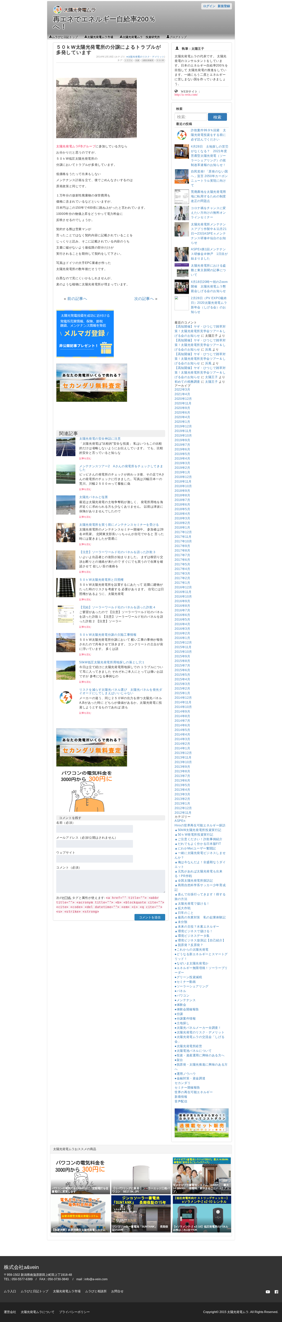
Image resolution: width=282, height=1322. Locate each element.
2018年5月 (182, 509)
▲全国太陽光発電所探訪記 (194, 880)
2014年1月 (182, 748)
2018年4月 (182, 513)
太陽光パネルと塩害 (93, 497)
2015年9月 (182, 656)
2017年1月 (182, 582)
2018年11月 (183, 481)
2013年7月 (182, 776)
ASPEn (180, 820)
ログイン (209, 6)
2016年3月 (182, 628)
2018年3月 (182, 518)
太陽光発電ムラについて (37, 1312)
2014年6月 (182, 725)
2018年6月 (182, 504)
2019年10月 (183, 435)
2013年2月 (182, 799)
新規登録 (224, 6)
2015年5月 (182, 674)
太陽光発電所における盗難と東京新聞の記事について (208, 270)
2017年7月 (182, 555)
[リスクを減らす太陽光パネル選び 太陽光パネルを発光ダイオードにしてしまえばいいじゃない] (65, 706)
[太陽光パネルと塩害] (65, 513)
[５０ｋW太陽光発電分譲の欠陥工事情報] (65, 651)
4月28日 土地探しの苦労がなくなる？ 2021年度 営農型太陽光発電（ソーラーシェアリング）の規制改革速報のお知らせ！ (209, 156)
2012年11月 (183, 812)
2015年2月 (182, 688)
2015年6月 (182, 670)
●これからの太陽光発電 (192, 949)
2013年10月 (183, 762)
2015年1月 (182, 693)
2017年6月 (182, 559)
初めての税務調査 (187, 381)
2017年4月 (182, 569)
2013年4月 (182, 789)
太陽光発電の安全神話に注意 (100, 438)
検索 (217, 117)
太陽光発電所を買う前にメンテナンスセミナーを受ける (119, 524)
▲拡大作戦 (182, 908)
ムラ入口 (10, 1291)
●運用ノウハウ (185, 1073)
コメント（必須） (69, 867)
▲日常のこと (184, 912)
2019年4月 (182, 458)
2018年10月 (183, 486)
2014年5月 (182, 730)
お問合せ (117, 1291)
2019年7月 (182, 444)
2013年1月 (182, 803)
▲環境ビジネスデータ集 (192, 935)
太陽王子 (211, 377)
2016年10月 (183, 596)
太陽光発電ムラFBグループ (76, 146)
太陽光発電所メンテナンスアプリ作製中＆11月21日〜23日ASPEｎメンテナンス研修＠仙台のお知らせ (209, 233)
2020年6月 (182, 412)
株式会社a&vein (21, 1267)
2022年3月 (182, 389)
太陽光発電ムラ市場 (100, 36)
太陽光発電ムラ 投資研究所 (141, 36)
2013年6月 (182, 780)
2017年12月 (183, 532)
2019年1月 (182, 472)
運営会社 (10, 1312)
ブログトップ (178, 36)
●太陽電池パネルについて (193, 1050)
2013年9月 (182, 766)
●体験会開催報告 (187, 1009)
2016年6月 (182, 615)
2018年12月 (183, 477)
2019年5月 (182, 454)
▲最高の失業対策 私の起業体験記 (200, 917)
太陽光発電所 (147, 60)
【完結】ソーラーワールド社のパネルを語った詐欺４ (117, 607)
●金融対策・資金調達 (190, 1078)
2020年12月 (183, 398)
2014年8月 (182, 716)
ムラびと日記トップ (65, 36)
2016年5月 (182, 619)
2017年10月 (183, 541)
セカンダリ (182, 1083)
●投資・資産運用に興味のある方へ (199, 1055)
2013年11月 (183, 757)
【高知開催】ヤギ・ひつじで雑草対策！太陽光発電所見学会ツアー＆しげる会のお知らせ (200, 331)
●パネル (180, 991)
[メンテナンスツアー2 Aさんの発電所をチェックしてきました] (65, 482)
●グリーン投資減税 (188, 977)
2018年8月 (182, 495)
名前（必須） (65, 822)
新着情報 (181, 1096)
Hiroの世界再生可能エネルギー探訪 (200, 825)
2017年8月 (182, 550)
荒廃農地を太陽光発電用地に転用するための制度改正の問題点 (208, 196)
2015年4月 (182, 679)
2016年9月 (182, 601)
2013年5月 (182, 785)
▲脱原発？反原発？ (189, 945)
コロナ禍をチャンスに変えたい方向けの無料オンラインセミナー (208, 212)
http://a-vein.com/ (186, 94)
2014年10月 (183, 707)
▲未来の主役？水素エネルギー (197, 926)
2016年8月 (182, 605)
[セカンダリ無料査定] (91, 400)
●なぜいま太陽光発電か (192, 963)
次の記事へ (144, 298)
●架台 (179, 1060)
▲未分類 (181, 922)
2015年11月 (183, 647)
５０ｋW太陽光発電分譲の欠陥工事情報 (108, 634)
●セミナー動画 (185, 981)
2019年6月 (182, 449)
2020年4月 (182, 417)
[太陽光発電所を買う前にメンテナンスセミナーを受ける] (65, 541)
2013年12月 (183, 753)
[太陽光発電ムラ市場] (91, 765)
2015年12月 (183, 642)
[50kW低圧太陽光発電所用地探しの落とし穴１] (65, 678)
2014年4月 (182, 734)
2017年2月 (182, 578)
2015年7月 (182, 665)
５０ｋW (160, 60)
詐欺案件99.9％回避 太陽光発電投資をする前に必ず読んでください (208, 135)
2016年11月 (183, 592)
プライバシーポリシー (74, 1312)
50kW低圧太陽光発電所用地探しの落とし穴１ (112, 662)
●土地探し (182, 1023)
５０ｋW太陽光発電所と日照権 (101, 579)
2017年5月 (182, 564)
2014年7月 (182, 720)
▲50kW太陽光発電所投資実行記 (198, 830)
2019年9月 (182, 440)
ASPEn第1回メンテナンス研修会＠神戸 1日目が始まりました (209, 254)
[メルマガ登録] (85, 356)
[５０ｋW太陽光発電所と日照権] (65, 596)
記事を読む (85, 458)
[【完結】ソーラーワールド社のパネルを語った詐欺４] (65, 623)
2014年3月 (182, 739)
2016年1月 (182, 638)
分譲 (137, 60)
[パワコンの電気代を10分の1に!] (87, 813)
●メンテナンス (185, 1000)
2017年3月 (182, 573)
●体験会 (180, 1004)
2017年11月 (183, 536)
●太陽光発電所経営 (188, 1046)
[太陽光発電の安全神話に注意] (65, 455)
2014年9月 (182, 711)
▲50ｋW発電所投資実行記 (194, 834)
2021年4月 (182, 394)
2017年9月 (182, 546)
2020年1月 (182, 421)
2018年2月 (182, 523)
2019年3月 (182, 463)
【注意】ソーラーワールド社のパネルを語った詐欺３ (117, 552)
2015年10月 (183, 651)
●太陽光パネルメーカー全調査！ (198, 1027)
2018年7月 (182, 500)
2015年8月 (182, 661)
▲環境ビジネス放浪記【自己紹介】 (200, 940)
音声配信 (181, 1101)
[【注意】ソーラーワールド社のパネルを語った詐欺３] (65, 568)
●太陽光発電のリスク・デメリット (145, 56)
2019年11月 (183, 431)
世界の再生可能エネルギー (194, 1092)
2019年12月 (183, 426)
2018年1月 (182, 527)
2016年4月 (182, 624)
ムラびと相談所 (96, 1291)
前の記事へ (77, 298)
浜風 (208, 349)
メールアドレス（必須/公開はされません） (87, 837)
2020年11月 (183, 403)
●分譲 (179, 1014)
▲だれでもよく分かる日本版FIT (198, 843)
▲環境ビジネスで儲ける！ (194, 931)
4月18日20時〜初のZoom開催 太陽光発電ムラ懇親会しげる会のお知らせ (209, 286)
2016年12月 (183, 587)
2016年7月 (182, 610)
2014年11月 (183, 702)
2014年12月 (183, 697)
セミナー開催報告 (187, 1087)
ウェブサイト (65, 852)
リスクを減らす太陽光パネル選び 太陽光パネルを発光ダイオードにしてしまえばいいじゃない (120, 691)
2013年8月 (182, 771)
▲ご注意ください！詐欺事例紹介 (199, 839)
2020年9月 (182, 408)
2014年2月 (182, 743)
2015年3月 (182, 684)
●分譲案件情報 (185, 1018)
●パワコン (182, 995)
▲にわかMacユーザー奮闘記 (195, 848)
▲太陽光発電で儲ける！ (192, 903)
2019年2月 (182, 467)
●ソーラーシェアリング (192, 986)
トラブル (128, 60)
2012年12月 (183, 808)
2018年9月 (182, 490)
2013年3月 (182, 794)
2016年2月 (182, 633)
